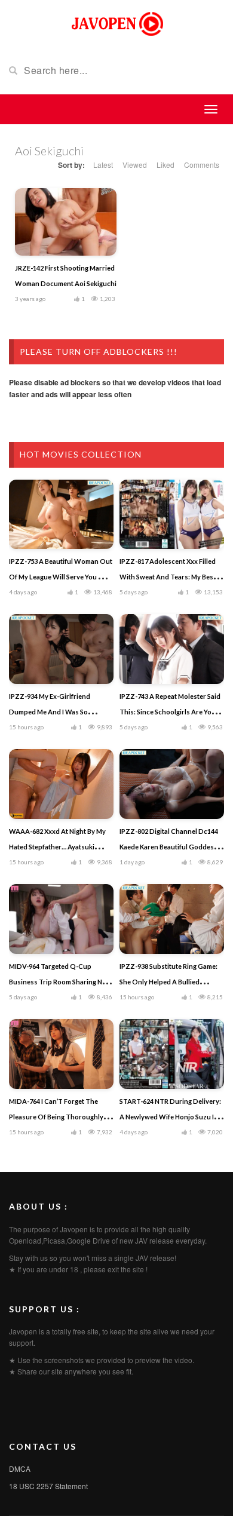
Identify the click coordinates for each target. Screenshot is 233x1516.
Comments (201, 164)
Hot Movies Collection (81, 454)
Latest (103, 164)
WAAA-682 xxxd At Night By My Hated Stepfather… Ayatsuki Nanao (57, 846)
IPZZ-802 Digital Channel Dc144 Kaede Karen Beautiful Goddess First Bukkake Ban (168, 846)
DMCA (19, 1468)
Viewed (134, 164)
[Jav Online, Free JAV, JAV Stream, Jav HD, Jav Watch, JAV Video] (116, 23)
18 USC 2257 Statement (48, 1486)
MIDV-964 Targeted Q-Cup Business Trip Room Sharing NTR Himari (60, 981)
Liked (165, 164)
